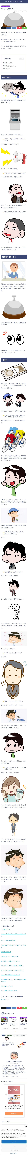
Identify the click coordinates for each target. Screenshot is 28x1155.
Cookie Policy (13, 1153)
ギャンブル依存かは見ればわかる (10, 974)
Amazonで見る (14, 1113)
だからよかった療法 (6, 986)
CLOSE (21, 58)
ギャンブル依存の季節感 (8, 940)
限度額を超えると (11, 66)
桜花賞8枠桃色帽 (6, 952)
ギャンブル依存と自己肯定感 (9, 990)
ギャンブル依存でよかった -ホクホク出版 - (14, 1)
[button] (26, 1126)
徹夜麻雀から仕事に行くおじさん (10, 961)
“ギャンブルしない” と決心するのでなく (12, 965)
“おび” (8, 69)
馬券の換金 (9, 63)
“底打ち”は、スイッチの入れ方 (9, 956)
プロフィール (5, 999)
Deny (14, 1146)
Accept (14, 1141)
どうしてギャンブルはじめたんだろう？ (12, 970)
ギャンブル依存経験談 (5, 6)
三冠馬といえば (5, 929)
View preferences (14, 1150)
